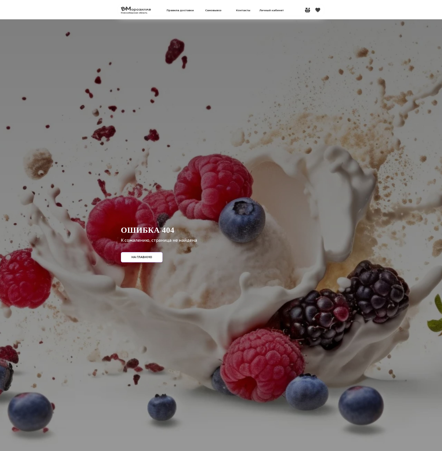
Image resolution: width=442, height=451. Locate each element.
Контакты (243, 10)
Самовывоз (213, 10)
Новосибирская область (134, 13)
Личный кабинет (272, 10)
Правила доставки (180, 10)
